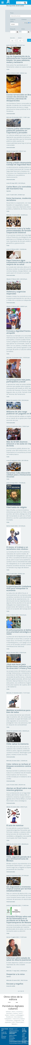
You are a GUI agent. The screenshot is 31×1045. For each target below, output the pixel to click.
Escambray (19, 1011)
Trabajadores (8, 1018)
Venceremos (9, 1020)
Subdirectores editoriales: (13, 1033)
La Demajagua (19, 1015)
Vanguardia (17, 1020)
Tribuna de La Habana (19, 1018)
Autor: (20, 38)
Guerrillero (9, 1013)
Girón (20, 1013)
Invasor (7, 1015)
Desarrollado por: (4, 1029)
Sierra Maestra (18, 1017)
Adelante (8, 1011)
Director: (11, 1029)
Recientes (29, 23)
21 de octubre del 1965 (24, 1030)
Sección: (12, 38)
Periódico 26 (9, 1017)
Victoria (12, 1015)
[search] (25, 3)
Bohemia (14, 1024)
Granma (15, 1013)
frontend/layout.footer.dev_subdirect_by (14, 1041)
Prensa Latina (19, 1022)
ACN (13, 1022)
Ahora (13, 1011)
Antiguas (25, 23)
